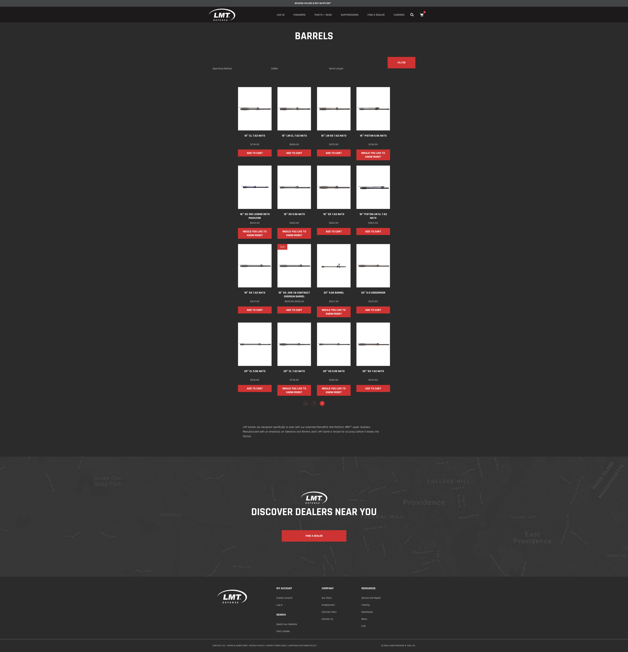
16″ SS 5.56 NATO (294, 214)
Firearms (299, 15)
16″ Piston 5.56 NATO (373, 136)
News (364, 619)
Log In (280, 15)
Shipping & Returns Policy (302, 645)
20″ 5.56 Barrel (334, 293)
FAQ (363, 626)
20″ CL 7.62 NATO (294, 371)
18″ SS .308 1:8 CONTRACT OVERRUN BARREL (294, 294)
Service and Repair (371, 598)
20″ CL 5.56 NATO (254, 371)
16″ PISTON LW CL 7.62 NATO (373, 216)
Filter (402, 62)
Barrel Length (336, 68)
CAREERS (399, 15)
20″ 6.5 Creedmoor (373, 293)
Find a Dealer (376, 15)
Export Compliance (276, 645)
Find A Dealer (314, 536)
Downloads (367, 612)
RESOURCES (368, 588)
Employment (328, 605)
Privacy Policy (257, 645)
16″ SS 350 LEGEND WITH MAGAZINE (255, 216)
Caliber (274, 68)
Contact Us (327, 619)
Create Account (284, 598)
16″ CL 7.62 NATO (254, 136)
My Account (284, 588)
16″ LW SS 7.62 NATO (333, 136)
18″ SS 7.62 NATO (254, 293)
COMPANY (328, 588)
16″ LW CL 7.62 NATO (294, 136)
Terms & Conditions (237, 645)
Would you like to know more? (373, 155)
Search (281, 615)
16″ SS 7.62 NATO (333, 214)
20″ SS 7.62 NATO (373, 371)
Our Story (327, 598)
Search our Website (286, 624)
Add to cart (255, 153)
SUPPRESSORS (349, 15)
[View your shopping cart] (422, 15)
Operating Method (222, 68)
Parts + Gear (323, 15)
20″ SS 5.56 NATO (334, 371)
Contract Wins (329, 612)
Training (365, 605)
